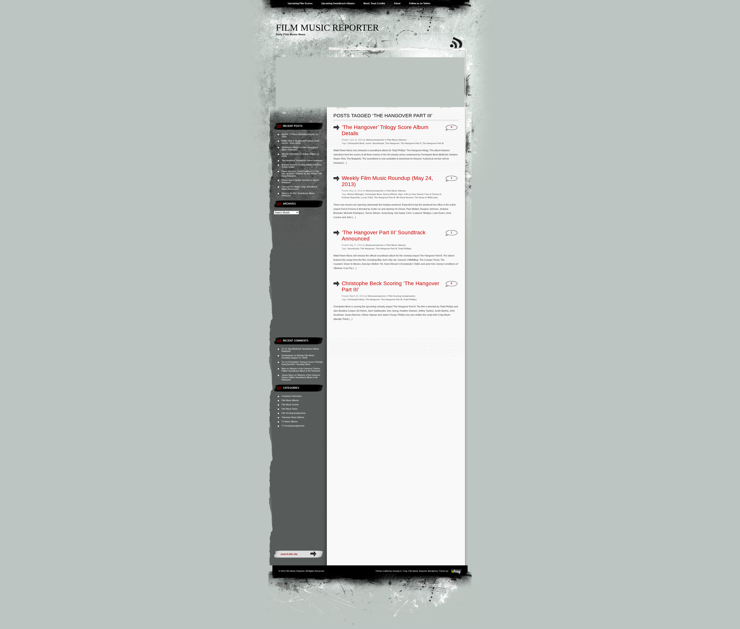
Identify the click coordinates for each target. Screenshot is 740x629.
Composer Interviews (292, 396)
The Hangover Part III (433, 143)
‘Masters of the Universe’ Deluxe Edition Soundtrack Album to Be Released (301, 369)
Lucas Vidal (367, 197)
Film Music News (290, 409)
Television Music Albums (293, 417)
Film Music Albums (290, 400)
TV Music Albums (290, 421)
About (397, 3)
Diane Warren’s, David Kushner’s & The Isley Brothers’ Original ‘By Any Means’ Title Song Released (302, 173)
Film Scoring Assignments (294, 413)
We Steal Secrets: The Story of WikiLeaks (417, 197)
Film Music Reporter (327, 27)
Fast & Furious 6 (433, 194)
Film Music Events (290, 404)
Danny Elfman (390, 194)
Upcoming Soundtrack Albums (338, 3)
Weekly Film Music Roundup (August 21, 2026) (298, 356)
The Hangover (392, 143)
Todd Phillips (404, 248)
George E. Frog (400, 571)
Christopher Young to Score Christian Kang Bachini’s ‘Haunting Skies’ (302, 363)
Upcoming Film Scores (300, 3)
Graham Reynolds (351, 197)
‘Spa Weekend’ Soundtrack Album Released (302, 160)
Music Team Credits (374, 3)
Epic (401, 194)
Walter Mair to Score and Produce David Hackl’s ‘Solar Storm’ (300, 142)
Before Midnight (355, 194)
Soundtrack (378, 143)
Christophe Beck (355, 143)
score (368, 143)
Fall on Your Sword (413, 194)
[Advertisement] (370, 78)
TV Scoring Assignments (293, 426)
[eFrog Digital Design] (456, 573)
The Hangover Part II (411, 143)
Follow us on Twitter (420, 3)
